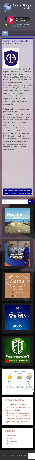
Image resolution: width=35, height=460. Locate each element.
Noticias (10, 444)
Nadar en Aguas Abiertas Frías (18, 416)
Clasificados (11, 435)
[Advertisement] (17, 170)
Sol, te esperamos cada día (17, 404)
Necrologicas (12, 441)
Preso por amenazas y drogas (18, 413)
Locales (10, 438)
